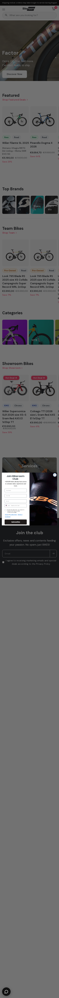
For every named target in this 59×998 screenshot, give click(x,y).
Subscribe (15, 522)
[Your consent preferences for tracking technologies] (56, 748)
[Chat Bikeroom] (6, 991)
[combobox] (7, 505)
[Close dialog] (54, 475)
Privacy (7, 514)
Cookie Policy (13, 514)
